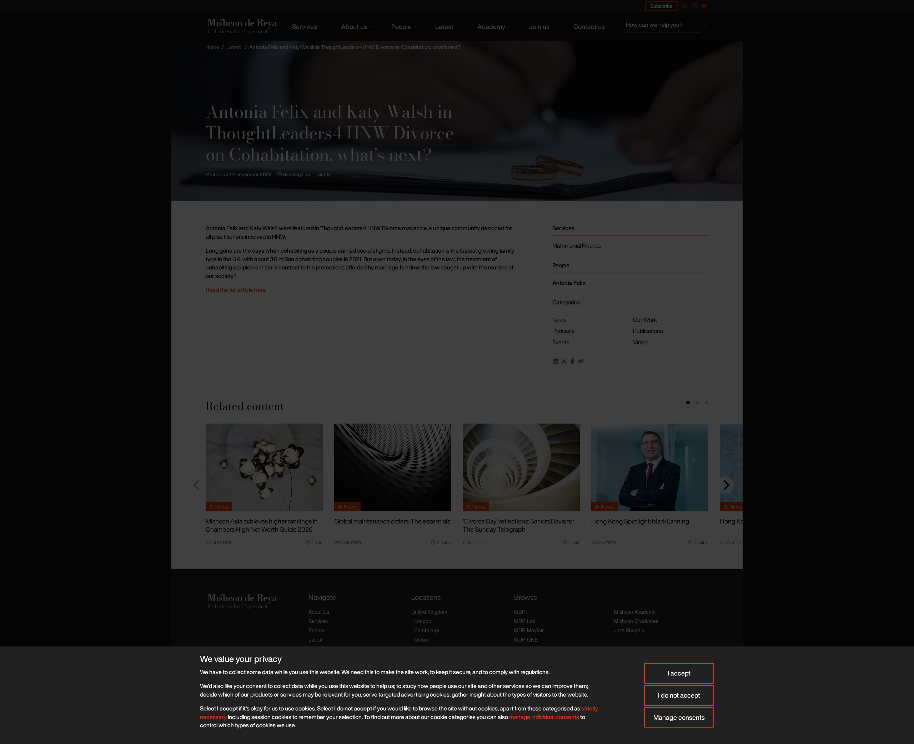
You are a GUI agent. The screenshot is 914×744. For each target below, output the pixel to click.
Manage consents (679, 717)
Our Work (645, 319)
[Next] (725, 485)
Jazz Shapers (629, 630)
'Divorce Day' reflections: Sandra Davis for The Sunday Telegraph (518, 525)
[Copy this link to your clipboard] (581, 361)
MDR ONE (526, 639)
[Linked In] (685, 5)
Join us (539, 26)
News (559, 319)
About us (354, 26)
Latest (444, 26)
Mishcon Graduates (636, 620)
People (401, 26)
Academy (491, 26)
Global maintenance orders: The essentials (392, 521)
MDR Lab (525, 620)
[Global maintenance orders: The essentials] (392, 467)
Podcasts (563, 331)
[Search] (704, 26)
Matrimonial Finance (577, 245)
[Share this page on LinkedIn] (555, 361)
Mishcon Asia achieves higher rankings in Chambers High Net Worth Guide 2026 (262, 525)
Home (212, 47)
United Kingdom (429, 611)
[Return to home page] (241, 26)
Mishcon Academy (635, 611)
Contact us (589, 26)
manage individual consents (544, 717)
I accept (679, 673)
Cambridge (426, 630)
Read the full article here (235, 289)
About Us (318, 611)
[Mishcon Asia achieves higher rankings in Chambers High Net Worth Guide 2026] (264, 467)
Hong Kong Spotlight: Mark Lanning (640, 521)
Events (560, 342)
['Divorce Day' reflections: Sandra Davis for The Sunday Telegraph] (521, 467)
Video (640, 342)
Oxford (422, 639)
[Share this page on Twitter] (564, 361)
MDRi (520, 611)
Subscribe (661, 6)
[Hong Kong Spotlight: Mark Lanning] (649, 467)
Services (304, 26)
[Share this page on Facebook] (572, 361)
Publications (648, 331)
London (422, 620)
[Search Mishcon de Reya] (666, 26)
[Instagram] (694, 5)
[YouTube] (704, 5)
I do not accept (679, 695)
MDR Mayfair (529, 630)
